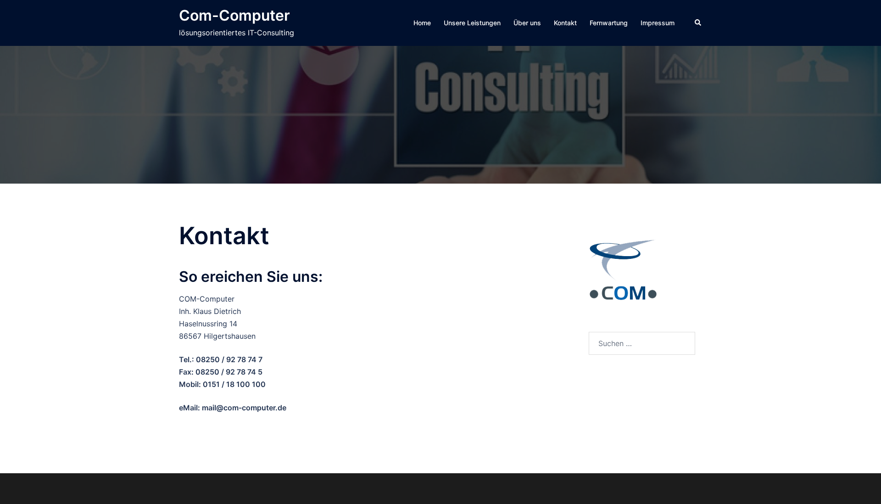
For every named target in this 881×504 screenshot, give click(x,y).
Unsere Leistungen (472, 23)
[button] (698, 23)
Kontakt (565, 23)
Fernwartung (609, 23)
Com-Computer (234, 15)
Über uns (527, 23)
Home (422, 23)
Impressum (658, 23)
